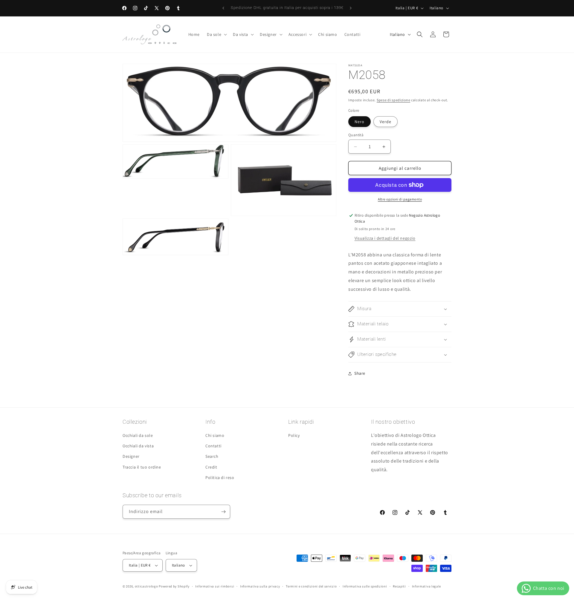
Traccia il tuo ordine (142, 467)
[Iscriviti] (223, 512)
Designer (131, 456)
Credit (211, 467)
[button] (216, 34)
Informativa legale (426, 586)
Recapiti (399, 586)
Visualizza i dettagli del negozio (385, 238)
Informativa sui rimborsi (214, 586)
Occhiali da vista (138, 446)
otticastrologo (146, 586)
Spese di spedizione (393, 100)
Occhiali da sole (138, 435)
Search (212, 456)
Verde (385, 121)
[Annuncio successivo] (350, 8)
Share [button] (359, 373)
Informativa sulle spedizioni (365, 586)
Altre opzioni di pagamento (400, 199)
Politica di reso (219, 477)
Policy (294, 435)
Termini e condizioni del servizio (311, 586)
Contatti (213, 446)
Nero (359, 121)
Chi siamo (214, 435)
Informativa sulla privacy (260, 586)
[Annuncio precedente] (223, 8)
